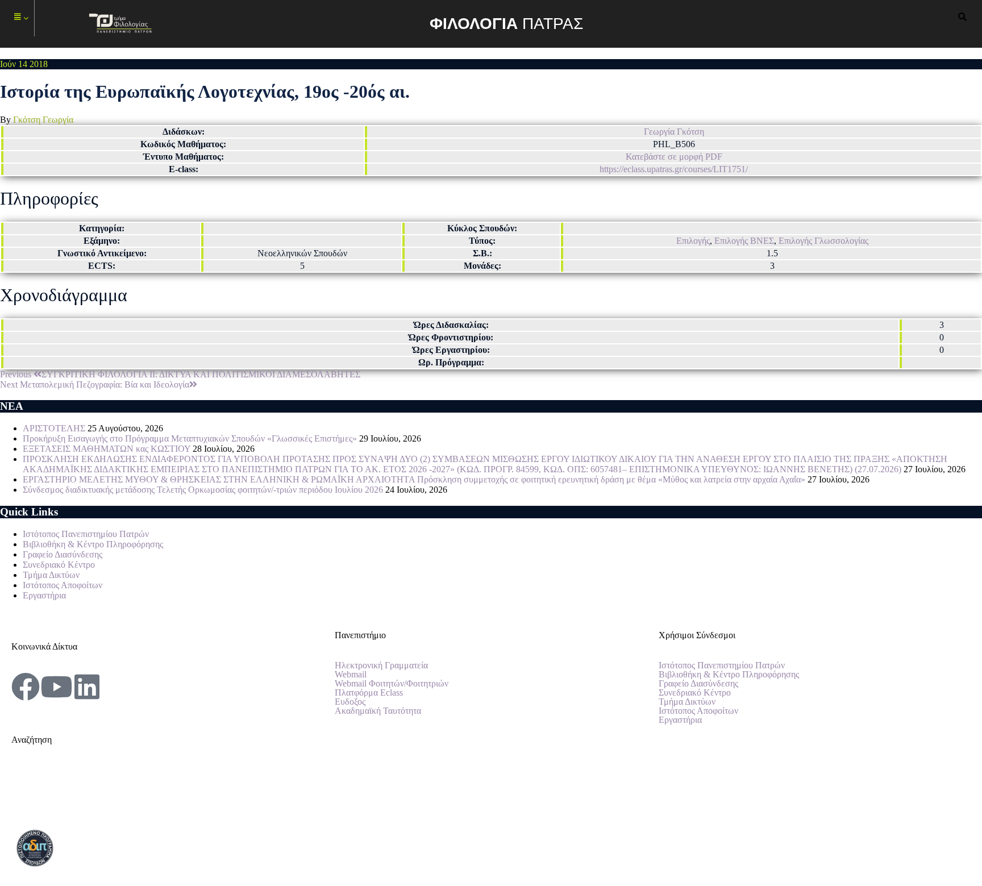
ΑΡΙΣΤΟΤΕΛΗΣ (54, 428)
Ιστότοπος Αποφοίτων (62, 585)
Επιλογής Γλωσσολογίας (823, 241)
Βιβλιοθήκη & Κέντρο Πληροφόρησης (93, 544)
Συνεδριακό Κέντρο (59, 564)
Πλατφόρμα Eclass (369, 692)
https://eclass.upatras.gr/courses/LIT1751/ (674, 169)
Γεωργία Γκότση (674, 131)
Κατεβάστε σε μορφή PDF (674, 156)
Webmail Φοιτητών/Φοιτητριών (391, 683)
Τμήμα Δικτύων (51, 575)
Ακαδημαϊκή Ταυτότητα (378, 711)
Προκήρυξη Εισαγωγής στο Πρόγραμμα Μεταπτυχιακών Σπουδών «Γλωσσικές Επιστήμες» (190, 438)
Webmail (351, 674)
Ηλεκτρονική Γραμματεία (381, 665)
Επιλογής (693, 241)
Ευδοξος (350, 701)
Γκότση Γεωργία (43, 119)
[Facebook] (25, 686)
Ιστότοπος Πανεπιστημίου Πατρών (86, 534)
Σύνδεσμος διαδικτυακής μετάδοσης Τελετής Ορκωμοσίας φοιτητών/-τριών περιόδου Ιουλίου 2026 (203, 489)
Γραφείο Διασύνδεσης (62, 554)
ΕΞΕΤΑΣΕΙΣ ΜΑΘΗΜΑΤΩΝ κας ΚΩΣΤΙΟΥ (106, 449)
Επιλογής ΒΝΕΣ (744, 241)
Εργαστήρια (44, 595)
